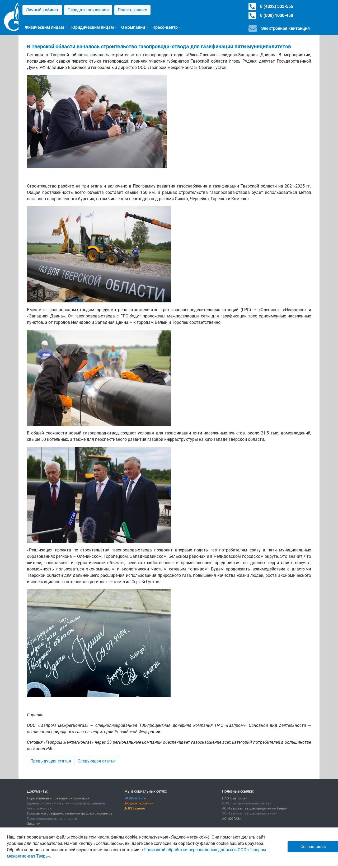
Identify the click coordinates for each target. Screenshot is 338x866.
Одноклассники (139, 803)
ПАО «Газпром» (234, 798)
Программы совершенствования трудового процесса (69, 813)
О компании (133, 27)
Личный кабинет (42, 9)
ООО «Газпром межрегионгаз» (246, 803)
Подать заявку (132, 9)
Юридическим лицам (92, 27)
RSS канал (136, 808)
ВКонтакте (137, 798)
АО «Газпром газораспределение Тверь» (254, 808)
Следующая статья (97, 761)
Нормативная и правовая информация (58, 798)
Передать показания (88, 9)
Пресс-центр (165, 27)
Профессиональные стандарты (52, 819)
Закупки (33, 824)
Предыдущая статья (50, 761)
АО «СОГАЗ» (231, 819)
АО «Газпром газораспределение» (249, 813)
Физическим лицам (44, 27)
